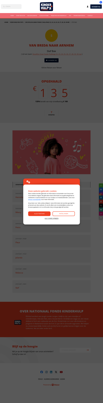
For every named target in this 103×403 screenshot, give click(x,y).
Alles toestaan (39, 214)
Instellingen (63, 214)
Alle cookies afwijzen (51, 218)
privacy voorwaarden (34, 199)
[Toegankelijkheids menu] (101, 2)
